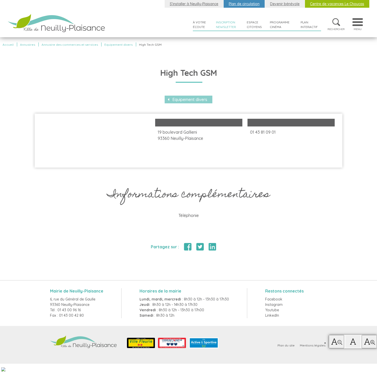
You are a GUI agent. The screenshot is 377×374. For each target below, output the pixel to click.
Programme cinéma (280, 24)
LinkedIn (272, 315)
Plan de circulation (244, 4)
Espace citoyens (254, 24)
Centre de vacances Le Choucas (337, 4)
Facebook (273, 299)
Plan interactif (309, 24)
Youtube (272, 310)
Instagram (274, 304)
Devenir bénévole (285, 4)
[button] (336, 341)
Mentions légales (312, 345)
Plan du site (286, 345)
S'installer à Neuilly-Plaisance (194, 4)
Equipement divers (189, 99)
